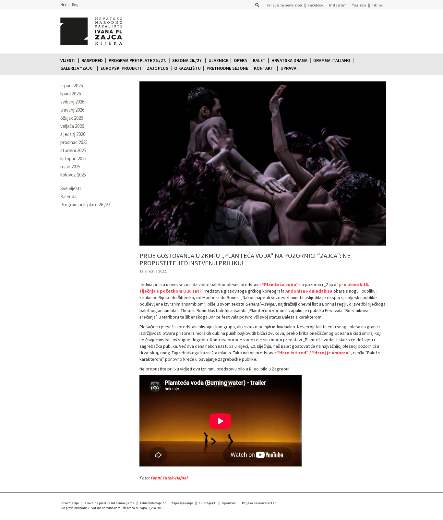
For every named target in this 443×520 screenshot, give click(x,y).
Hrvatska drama (289, 60)
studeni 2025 (73, 150)
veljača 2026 (72, 126)
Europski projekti (121, 68)
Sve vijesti (70, 188)
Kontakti (264, 68)
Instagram (338, 5)
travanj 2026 (72, 110)
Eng (75, 4)
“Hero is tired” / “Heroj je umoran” (314, 353)
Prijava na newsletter (284, 5)
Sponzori (229, 503)
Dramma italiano (331, 60)
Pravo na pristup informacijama (109, 503)
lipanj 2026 (70, 94)
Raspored (92, 60)
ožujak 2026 (71, 118)
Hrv (63, 4)
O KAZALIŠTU (187, 68)
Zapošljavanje (182, 503)
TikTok (377, 5)
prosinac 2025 (74, 142)
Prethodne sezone (227, 68)
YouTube (359, 5)
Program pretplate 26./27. (137, 60)
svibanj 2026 (72, 102)
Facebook (316, 5)
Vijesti (68, 60)
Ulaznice (218, 60)
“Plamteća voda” (280, 284)
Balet (259, 60)
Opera (240, 60)
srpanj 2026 (71, 85)
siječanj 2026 (72, 134)
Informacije (69, 503)
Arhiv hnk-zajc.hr (153, 503)
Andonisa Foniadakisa (308, 291)
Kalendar (69, 196)
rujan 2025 (70, 166)
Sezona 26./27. (187, 60)
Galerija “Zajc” (77, 68)
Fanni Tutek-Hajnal (168, 478)
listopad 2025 (73, 158)
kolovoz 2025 (73, 175)
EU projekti (207, 503)
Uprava (288, 68)
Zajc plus (157, 68)
